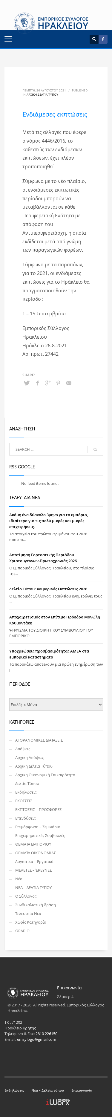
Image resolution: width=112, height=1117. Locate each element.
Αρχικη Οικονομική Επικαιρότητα (45, 774)
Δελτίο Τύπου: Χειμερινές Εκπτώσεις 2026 (48, 589)
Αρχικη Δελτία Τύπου (42, 94)
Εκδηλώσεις (25, 792)
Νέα (18, 878)
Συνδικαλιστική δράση (35, 904)
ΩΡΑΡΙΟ (22, 930)
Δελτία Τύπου (27, 783)
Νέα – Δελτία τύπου (47, 1090)
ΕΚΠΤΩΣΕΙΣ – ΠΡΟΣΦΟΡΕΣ (38, 809)
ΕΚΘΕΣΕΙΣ (23, 800)
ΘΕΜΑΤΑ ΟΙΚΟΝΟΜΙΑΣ (35, 852)
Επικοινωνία (81, 1090)
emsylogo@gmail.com (36, 1039)
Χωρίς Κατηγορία (30, 922)
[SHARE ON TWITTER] (26, 382)
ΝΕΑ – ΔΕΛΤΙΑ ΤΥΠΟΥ (33, 887)
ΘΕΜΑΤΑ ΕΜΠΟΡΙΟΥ (33, 844)
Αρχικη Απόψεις (29, 757)
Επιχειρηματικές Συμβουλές (40, 835)
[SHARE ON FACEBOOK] (37, 382)
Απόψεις (22, 748)
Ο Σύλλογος (25, 896)
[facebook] (103, 39)
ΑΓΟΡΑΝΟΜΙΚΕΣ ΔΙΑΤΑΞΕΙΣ (39, 740)
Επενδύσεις (25, 818)
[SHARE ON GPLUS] (47, 382)
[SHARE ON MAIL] (68, 382)
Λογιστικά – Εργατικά (34, 861)
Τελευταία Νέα (28, 913)
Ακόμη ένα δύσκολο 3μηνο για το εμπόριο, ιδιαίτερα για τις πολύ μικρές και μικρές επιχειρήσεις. (48, 520)
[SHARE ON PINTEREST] (58, 382)
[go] (95, 449)
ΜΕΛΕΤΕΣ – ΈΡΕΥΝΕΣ (33, 870)
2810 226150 (46, 1033)
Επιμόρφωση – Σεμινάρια (37, 826)
